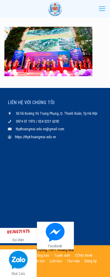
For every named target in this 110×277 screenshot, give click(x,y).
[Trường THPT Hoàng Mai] (55, 8)
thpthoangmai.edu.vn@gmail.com (40, 129)
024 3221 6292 (48, 121)
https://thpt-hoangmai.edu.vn (35, 137)
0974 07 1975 (26, 121)
